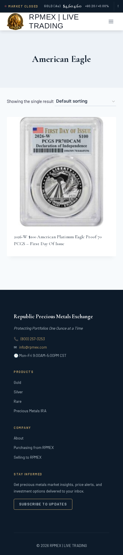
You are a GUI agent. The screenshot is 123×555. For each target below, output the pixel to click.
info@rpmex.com (33, 347)
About (18, 437)
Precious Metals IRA (30, 410)
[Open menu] (111, 21)
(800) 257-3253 (33, 339)
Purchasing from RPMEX (34, 447)
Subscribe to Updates (43, 504)
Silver (18, 391)
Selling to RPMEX (27, 457)
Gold (17, 382)
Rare (17, 401)
